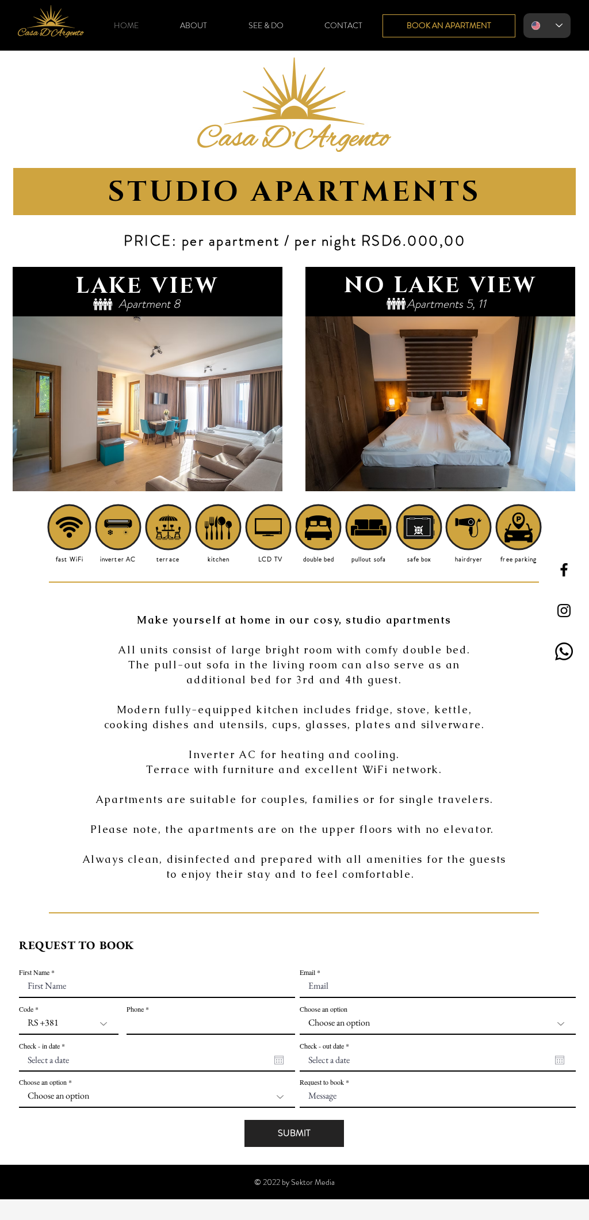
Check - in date (43, 1045)
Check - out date (326, 1045)
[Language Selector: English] (547, 25)
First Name (34, 972)
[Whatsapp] (564, 651)
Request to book (322, 1082)
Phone (135, 1008)
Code (26, 1008)
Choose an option (323, 1008)
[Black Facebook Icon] (564, 570)
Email (307, 972)
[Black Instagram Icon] (564, 610)
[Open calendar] (279, 1060)
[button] (147, 403)
